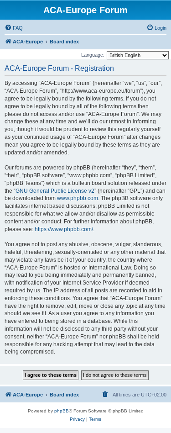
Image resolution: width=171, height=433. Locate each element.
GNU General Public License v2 (55, 191)
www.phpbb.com (77, 198)
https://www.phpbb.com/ (64, 229)
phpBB (61, 410)
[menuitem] (14, 27)
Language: (92, 55)
